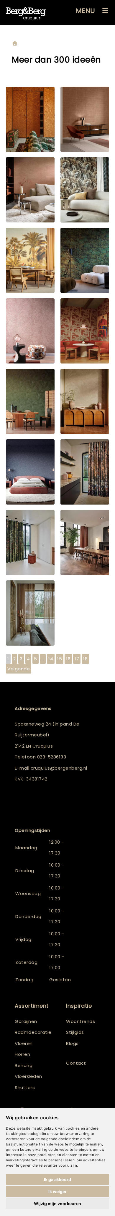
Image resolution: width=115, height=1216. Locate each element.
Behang (23, 1065)
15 (59, 659)
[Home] (15, 43)
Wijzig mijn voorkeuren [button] (57, 1203)
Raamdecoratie (33, 1032)
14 (50, 659)
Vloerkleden (28, 1076)
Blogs (72, 1043)
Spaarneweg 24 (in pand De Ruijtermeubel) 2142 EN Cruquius (47, 735)
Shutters (25, 1087)
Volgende (18, 669)
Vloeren (24, 1043)
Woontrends (80, 1021)
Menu (85, 10)
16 (68, 659)
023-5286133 (51, 757)
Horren (22, 1054)
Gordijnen (26, 1021)
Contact (76, 1063)
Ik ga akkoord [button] (57, 1179)
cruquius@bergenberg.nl (59, 768)
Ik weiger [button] (57, 1191)
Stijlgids (75, 1032)
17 (77, 659)
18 (85, 659)
